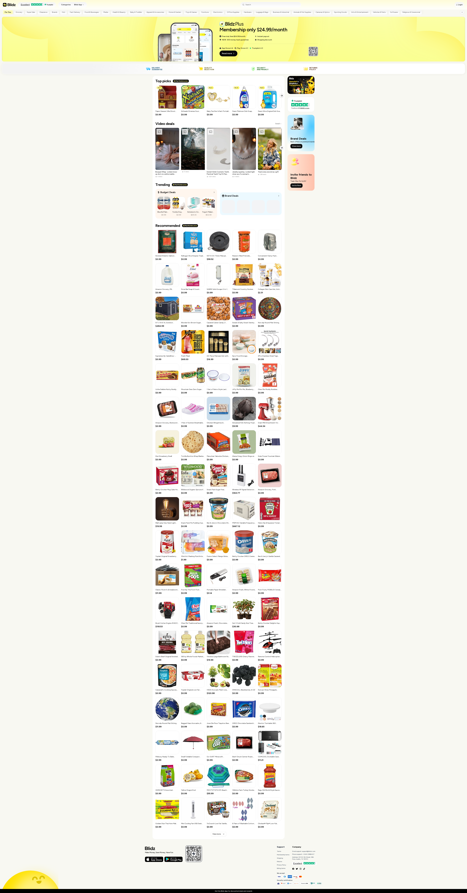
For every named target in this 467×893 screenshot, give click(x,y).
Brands (54, 12)
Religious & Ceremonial (411, 12)
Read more (227, 53)
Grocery (19, 12)
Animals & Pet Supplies (302, 12)
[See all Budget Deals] (214, 192)
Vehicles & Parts (379, 12)
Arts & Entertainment (359, 12)
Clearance (43, 12)
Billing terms (281, 868)
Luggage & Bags (262, 12)
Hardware (247, 12)
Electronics (217, 12)
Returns (279, 861)
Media (105, 12)
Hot (63, 12)
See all (277, 124)
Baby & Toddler (136, 12)
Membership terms (283, 855)
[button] (167, 100)
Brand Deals (231, 195)
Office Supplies (233, 12)
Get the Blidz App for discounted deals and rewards (233, 891)
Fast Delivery (75, 12)
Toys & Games (191, 12)
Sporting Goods (340, 12)
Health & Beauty (119, 12)
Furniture (205, 12)
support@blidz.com (308, 851)
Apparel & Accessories (155, 12)
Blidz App (78, 5)
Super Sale (31, 12)
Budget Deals (167, 192)
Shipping (280, 858)
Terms (279, 851)
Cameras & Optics (323, 12)
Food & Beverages (92, 12)
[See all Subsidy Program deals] (279, 196)
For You (8, 12)
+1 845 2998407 (308, 854)
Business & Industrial (281, 12)
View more (216, 834)
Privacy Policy (281, 865)
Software (394, 12)
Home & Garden (175, 12)
